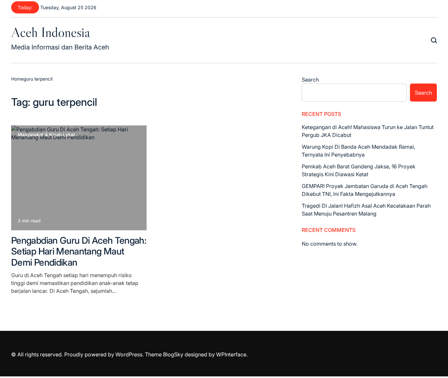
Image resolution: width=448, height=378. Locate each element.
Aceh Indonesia (50, 32)
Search (310, 79)
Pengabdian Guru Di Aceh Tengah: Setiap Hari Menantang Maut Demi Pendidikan (78, 251)
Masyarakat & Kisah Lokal (46, 134)
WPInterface (231, 354)
